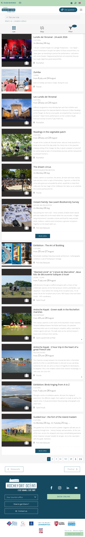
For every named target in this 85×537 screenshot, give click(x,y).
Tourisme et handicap (31, 524)
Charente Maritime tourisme (44, 523)
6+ (61, 459)
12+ (65, 459)
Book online (43, 236)
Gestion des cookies (74, 534)
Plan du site (68, 530)
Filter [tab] (71, 31)
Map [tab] (42, 31)
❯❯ (80, 459)
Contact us (22, 511)
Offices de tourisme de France (12, 523)
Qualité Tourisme (23, 523)
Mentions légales (78, 530)
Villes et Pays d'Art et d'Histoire (41, 530)
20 (71, 459)
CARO (71, 523)
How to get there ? (21, 504)
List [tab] (14, 31)
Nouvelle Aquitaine (59, 523)
